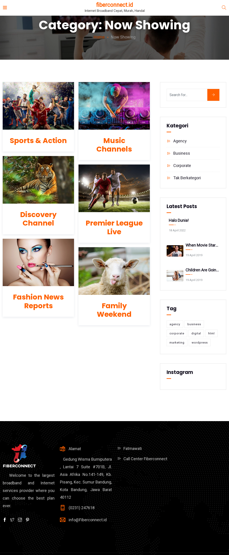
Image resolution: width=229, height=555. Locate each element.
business (194, 324)
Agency (180, 141)
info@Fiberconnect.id (88, 519)
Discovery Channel (38, 218)
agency (175, 324)
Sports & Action (38, 140)
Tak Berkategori (187, 177)
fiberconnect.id (114, 5)
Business (181, 153)
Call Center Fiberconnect (145, 458)
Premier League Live (114, 227)
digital (196, 333)
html (211, 333)
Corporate (182, 165)
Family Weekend (114, 310)
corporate (177, 333)
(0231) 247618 (82, 507)
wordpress (200, 342)
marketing (177, 342)
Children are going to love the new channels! (203, 270)
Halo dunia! (179, 220)
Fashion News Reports (38, 301)
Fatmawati (132, 448)
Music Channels (114, 144)
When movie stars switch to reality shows (203, 245)
